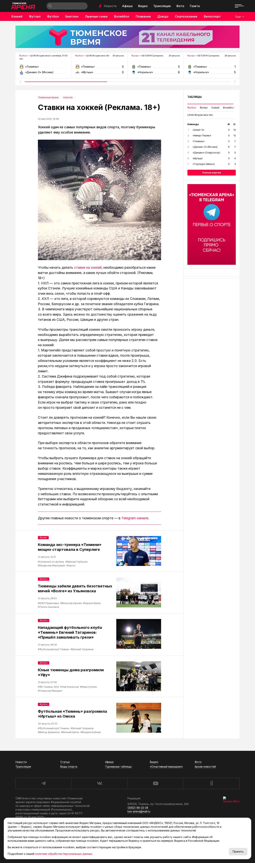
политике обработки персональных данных (63, 853)
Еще (238, 16)
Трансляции (162, 6)
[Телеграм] (211, 224)
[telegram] (43, 783)
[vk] (99, 783)
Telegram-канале (134, 518)
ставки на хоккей (88, 267)
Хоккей (16, 16)
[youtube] (156, 783)
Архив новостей (205, 766)
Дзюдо (162, 16)
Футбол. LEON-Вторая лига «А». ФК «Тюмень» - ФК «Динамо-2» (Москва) (43, 67)
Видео (143, 6)
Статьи (65, 761)
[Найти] (50, 6)
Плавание (143, 16)
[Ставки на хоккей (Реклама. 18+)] (99, 200)
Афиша (127, 6)
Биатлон (71, 16)
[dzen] (211, 783)
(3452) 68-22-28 (138, 807)
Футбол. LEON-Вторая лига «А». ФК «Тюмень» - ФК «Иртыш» (99, 67)
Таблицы (194, 96)
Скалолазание (186, 16)
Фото (180, 6)
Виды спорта (68, 766)
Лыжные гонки (96, 16)
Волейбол (121, 16)
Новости (110, 6)
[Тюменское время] (127, 37)
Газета (195, 6)
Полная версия (211, 172)
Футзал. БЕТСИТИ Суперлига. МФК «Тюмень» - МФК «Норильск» (155, 67)
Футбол (53, 16)
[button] (20, 81)
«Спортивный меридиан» (166, 766)
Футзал (35, 16)
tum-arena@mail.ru (139, 811)
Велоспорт (212, 16)
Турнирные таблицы (118, 766)
